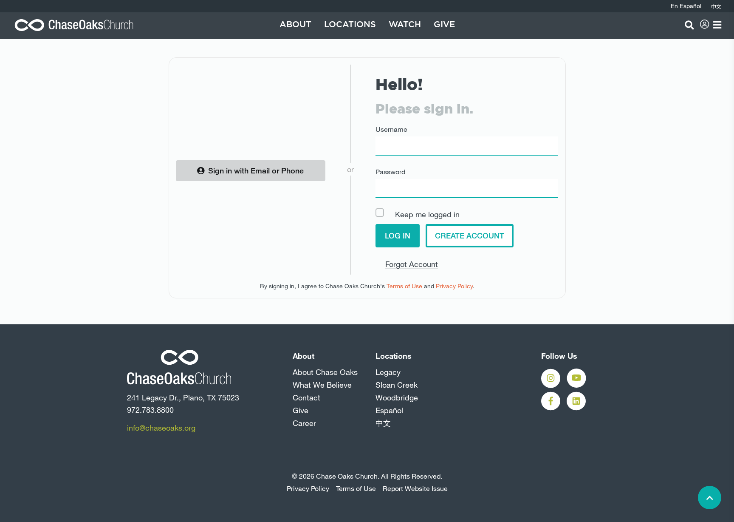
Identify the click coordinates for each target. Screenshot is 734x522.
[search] (689, 25)
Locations (350, 24)
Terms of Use (404, 286)
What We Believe (322, 384)
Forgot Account (411, 264)
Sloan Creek (396, 384)
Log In (397, 235)
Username (391, 129)
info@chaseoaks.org (161, 427)
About (295, 24)
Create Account (469, 235)
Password (390, 171)
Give (444, 24)
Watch (405, 24)
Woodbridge (396, 397)
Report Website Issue (415, 488)
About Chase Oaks (325, 372)
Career (304, 423)
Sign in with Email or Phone (256, 170)
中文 (383, 423)
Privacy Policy (454, 286)
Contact (306, 397)
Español (389, 410)
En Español (686, 6)
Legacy (388, 372)
